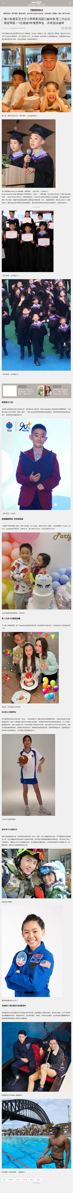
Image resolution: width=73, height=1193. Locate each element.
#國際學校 (11, 1179)
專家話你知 (7, 13)
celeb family (36, 4)
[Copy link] (69, 28)
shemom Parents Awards (35, 13)
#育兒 (4, 1179)
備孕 (59, 13)
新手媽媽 (15, 13)
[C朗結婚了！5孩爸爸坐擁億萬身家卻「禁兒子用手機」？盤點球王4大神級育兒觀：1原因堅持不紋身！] (10, 390)
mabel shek (15, 28)
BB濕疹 (54, 13)
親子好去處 (66, 13)
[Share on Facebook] (62, 28)
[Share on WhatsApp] (66, 28)
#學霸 (38, 1179)
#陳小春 (25, 1179)
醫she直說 (22, 13)
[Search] (3, 3)
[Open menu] (70, 3)
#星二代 (18, 1179)
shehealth (48, 13)
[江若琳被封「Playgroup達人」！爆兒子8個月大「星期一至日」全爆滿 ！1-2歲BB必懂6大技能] (44, 390)
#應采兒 (32, 1179)
